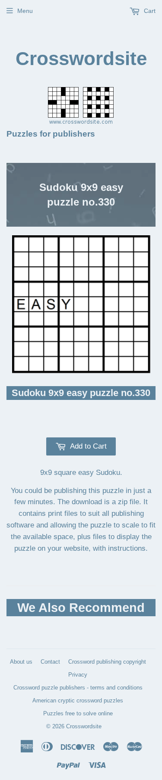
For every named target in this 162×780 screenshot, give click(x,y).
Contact (50, 661)
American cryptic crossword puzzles (77, 700)
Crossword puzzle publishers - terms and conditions (78, 687)
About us (21, 661)
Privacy (77, 674)
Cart (149, 10)
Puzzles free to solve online (78, 713)
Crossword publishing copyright (107, 661)
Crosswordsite (81, 58)
